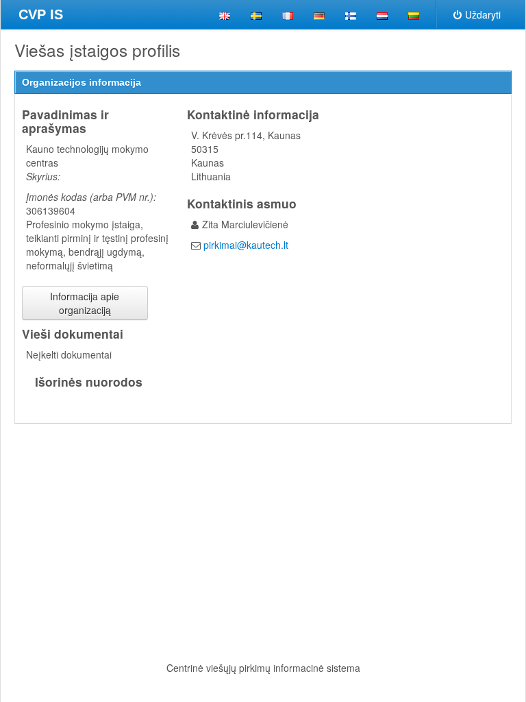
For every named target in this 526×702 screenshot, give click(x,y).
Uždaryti (483, 14)
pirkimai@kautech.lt (245, 245)
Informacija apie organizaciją (84, 303)
